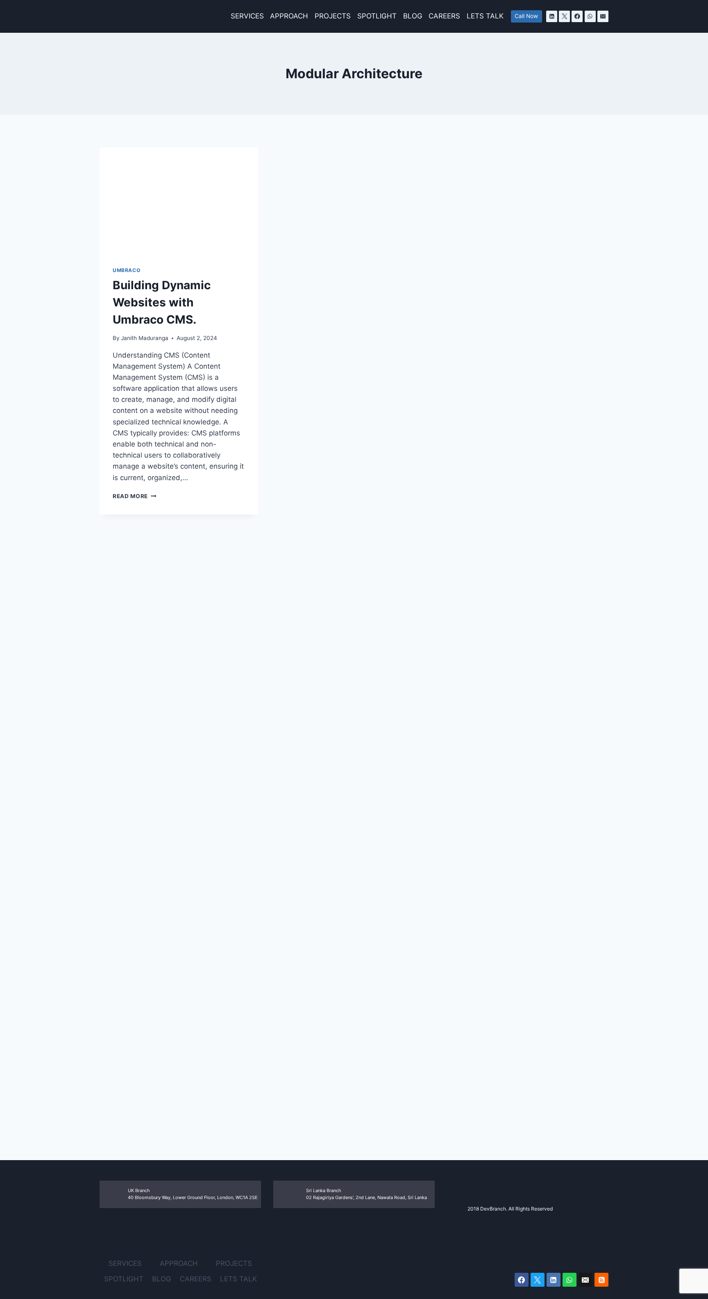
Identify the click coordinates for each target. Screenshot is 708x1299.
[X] (564, 16)
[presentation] (179, 200)
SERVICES (247, 16)
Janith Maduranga (144, 338)
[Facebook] (577, 16)
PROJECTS (333, 16)
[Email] (602, 16)
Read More (135, 496)
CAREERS (444, 16)
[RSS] (601, 1280)
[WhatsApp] (590, 16)
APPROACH (289, 16)
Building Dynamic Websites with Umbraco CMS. (162, 302)
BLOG (412, 16)
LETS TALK (485, 16)
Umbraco (126, 270)
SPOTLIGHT (377, 16)
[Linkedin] (551, 16)
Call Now (526, 16)
